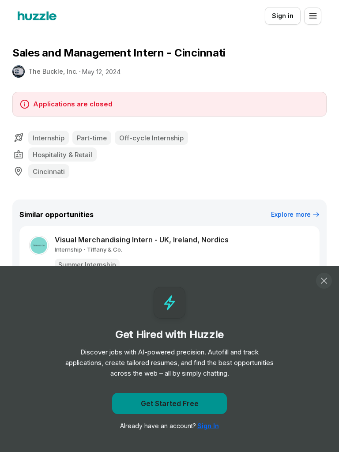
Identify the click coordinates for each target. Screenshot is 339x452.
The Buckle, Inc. (53, 71)
